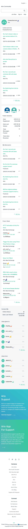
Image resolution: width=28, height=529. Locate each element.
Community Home (14, 511)
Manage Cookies (23, 524)
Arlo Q (14, 484)
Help (25, 14)
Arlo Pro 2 (14, 474)
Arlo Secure (14, 501)
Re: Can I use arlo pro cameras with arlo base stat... (10, 74)
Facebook (9, 459)
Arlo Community (6, 6)
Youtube (16, 459)
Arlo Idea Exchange (8, 230)
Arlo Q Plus (14, 487)
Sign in (20, 14)
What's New (14, 506)
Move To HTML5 (8, 258)
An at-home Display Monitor (11, 288)
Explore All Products (14, 492)
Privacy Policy (4, 524)
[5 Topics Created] (7, 110)
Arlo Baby (14, 489)
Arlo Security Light (14, 472)
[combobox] (14, 10)
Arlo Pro (5, 78)
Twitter (12, 459)
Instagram (19, 459)
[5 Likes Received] (14, 110)
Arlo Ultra (14, 467)
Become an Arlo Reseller (14, 514)
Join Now (14, 14)
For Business (14, 504)
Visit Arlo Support (6, 415)
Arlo (4, 38)
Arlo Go (14, 482)
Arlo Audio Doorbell (14, 469)
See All (17, 100)
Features (5, 168)
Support (14, 509)
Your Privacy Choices (12, 524)
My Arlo (2, 1)
